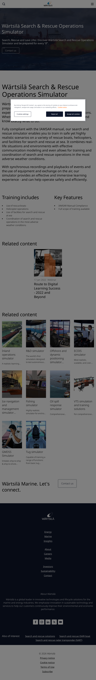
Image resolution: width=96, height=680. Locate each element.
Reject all (54, 114)
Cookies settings (22, 114)
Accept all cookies (73, 114)
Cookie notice (62, 107)
